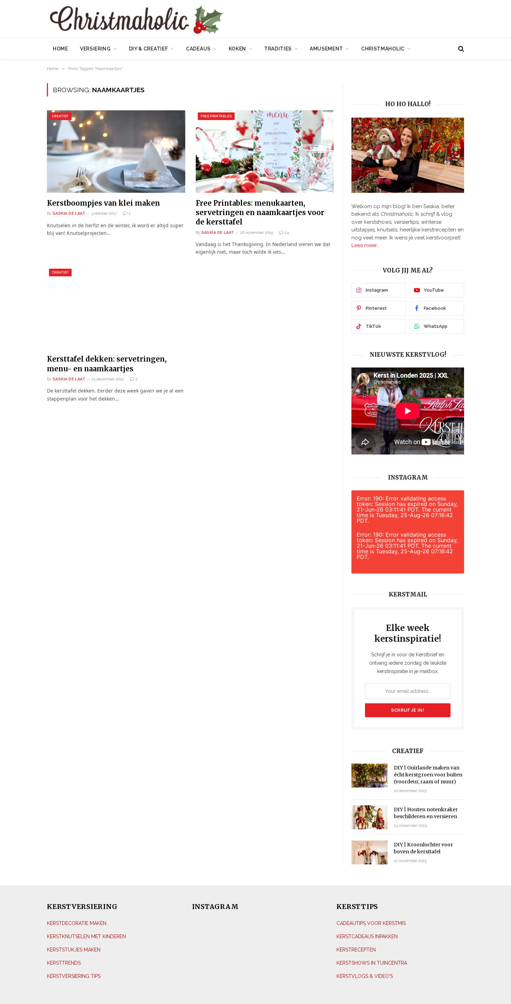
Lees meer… (365, 245)
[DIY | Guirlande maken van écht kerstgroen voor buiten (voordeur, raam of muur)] (369, 776)
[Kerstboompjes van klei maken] (116, 151)
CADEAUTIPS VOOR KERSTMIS (371, 923)
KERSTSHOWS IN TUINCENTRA (371, 963)
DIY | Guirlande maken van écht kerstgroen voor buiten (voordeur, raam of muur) (428, 775)
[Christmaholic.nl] (175, 20)
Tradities (278, 49)
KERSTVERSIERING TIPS (73, 976)
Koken (237, 49)
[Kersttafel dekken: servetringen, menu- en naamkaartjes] (116, 308)
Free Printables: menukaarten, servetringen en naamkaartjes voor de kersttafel (260, 212)
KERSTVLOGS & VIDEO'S (364, 976)
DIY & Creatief (148, 49)
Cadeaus (198, 49)
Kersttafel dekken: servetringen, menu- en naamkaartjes (107, 364)
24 (287, 232)
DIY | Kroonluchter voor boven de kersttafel (423, 848)
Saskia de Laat (68, 213)
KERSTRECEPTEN (356, 949)
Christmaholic (383, 49)
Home (60, 49)
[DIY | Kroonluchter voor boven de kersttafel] (369, 852)
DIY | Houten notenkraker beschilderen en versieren (426, 813)
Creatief (60, 116)
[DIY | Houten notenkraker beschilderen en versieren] (369, 817)
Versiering (95, 49)
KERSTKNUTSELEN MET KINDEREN (86, 936)
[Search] (460, 49)
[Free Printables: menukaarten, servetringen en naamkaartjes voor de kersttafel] (265, 151)
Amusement (326, 49)
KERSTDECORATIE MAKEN (76, 923)
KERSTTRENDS (64, 963)
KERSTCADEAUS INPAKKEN (367, 936)
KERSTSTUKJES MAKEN (73, 949)
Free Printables (216, 116)
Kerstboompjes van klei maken (103, 203)
